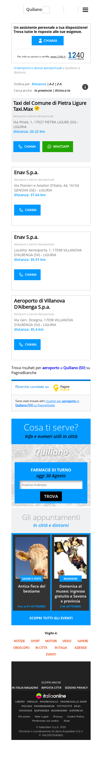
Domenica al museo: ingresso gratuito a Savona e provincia (70, 593)
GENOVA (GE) (25, 190)
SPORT (35, 641)
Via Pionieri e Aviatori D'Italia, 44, (41, 185)
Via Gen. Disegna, (29, 320)
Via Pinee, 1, (23, 122)
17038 (57, 250)
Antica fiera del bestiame (31, 589)
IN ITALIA (61, 648)
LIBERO (20, 702)
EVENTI (51, 654)
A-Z (51, 84)
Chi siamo (24, 716)
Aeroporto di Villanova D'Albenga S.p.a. (39, 303)
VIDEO (67, 641)
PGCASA (27, 706)
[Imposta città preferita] (17, 9)
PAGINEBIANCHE (44, 706)
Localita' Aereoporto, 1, (33, 250)
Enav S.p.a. (26, 172)
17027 (39, 122)
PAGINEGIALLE (49, 702)
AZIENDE (81, 648)
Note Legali (42, 716)
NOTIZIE (19, 641)
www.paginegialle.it (65, 388)
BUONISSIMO (59, 710)
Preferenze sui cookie (45, 720)
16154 (74, 185)
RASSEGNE (70, 578)
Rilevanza (39, 84)
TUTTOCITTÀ (64, 706)
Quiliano (34, 9)
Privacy (58, 716)
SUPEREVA (76, 710)
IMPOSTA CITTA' (51, 687)
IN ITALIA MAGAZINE (25, 687)
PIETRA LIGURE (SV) (61, 122)
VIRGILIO (32, 702)
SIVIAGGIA (25, 710)
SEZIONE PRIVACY (76, 687)
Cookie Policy (75, 716)
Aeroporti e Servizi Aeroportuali (33, 116)
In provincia (43, 90)
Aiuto (67, 720)
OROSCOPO (21, 648)
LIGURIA (19, 126)
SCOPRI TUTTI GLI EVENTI (51, 618)
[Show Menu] (85, 10)
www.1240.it (58, 56)
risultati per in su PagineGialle (47, 403)
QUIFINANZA (41, 710)
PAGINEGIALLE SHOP (73, 702)
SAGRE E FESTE (31, 578)
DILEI (77, 706)
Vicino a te (62, 90)
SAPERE (82, 641)
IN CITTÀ (41, 648)
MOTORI (51, 641)
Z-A (59, 84)
